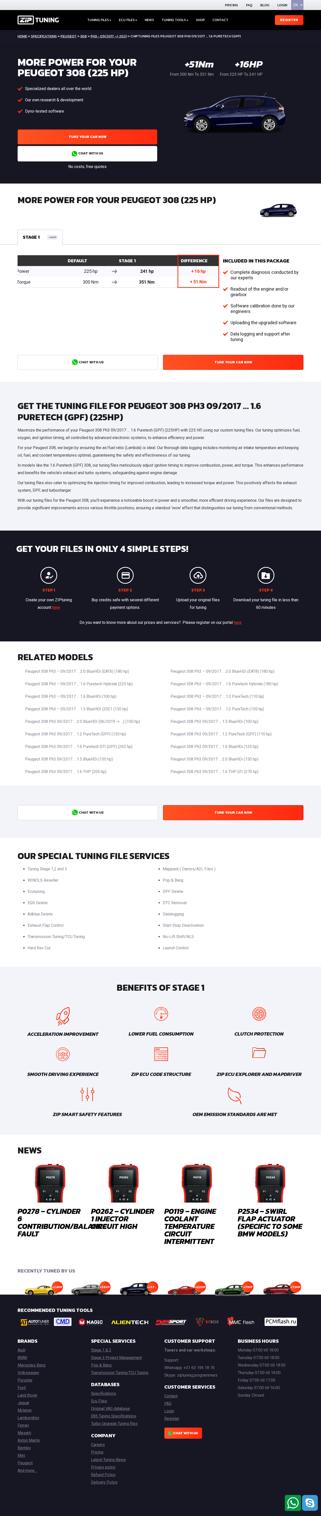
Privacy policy (103, 1467)
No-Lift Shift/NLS (178, 936)
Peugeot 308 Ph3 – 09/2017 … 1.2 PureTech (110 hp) (217, 696)
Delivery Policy (104, 1482)
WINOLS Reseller (43, 880)
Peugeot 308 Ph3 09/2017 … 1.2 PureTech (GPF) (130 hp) (75, 734)
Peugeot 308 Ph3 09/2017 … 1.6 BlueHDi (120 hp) (214, 746)
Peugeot (68, 36)
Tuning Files (98, 20)
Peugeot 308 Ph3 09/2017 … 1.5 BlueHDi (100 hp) (214, 721)
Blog (264, 5)
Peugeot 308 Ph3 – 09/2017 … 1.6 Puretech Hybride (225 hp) (79, 684)
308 (83, 36)
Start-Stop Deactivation (183, 925)
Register (289, 20)
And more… (27, 1470)
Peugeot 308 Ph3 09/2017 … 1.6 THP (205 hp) (65, 771)
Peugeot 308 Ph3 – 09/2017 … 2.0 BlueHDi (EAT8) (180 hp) (222, 671)
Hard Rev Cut (39, 948)
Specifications (44, 36)
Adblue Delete (40, 914)
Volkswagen (28, 1372)
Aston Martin (29, 1440)
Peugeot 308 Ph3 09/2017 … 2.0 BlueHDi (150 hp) (214, 759)
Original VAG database (110, 1408)
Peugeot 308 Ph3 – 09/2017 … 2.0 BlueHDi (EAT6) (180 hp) (77, 671)
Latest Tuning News (108, 1459)
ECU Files (127, 20)
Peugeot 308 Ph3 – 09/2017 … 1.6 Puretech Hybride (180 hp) (224, 684)
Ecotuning (36, 891)
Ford (22, 1387)
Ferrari (23, 1425)
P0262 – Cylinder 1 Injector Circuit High (122, 1219)
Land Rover (27, 1395)
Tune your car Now (87, 136)
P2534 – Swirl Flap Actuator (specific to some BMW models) (270, 1222)
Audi (21, 1350)
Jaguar (23, 1402)
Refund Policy (103, 1474)
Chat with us (90, 153)
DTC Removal (175, 902)
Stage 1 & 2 (101, 1350)
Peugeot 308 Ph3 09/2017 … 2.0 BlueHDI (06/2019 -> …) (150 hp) (82, 721)
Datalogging (173, 914)
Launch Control (176, 948)
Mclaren (25, 1410)
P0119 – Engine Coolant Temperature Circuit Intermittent (190, 1226)
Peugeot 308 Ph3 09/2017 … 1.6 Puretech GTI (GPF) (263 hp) (78, 746)
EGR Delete (38, 902)
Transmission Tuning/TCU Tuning (56, 936)
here (56, 607)
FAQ (249, 5)
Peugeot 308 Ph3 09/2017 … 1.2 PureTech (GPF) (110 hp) (221, 734)
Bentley (24, 1448)
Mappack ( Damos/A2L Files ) (189, 869)
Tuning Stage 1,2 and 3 (47, 869)
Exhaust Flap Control (45, 925)
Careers (98, 1444)
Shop (200, 20)
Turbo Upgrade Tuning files (114, 1423)
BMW (22, 1357)
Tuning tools (174, 20)
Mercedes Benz (32, 1365)
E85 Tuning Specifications (113, 1416)
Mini (21, 1455)
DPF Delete (173, 891)
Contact (220, 20)
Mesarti (24, 1432)
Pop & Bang (173, 880)
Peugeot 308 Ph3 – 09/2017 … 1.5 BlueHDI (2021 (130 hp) (76, 709)
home (22, 36)
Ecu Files (99, 1401)
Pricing (231, 5)
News (149, 20)
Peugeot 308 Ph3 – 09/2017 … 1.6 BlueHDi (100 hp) (70, 696)
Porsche (25, 1380)
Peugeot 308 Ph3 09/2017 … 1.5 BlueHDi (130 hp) (69, 759)
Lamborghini (28, 1417)
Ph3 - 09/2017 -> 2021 (109, 36)
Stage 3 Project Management (116, 1357)
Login (282, 5)
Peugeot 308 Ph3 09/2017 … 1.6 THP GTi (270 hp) (215, 771)
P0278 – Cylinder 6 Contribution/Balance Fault (62, 1222)
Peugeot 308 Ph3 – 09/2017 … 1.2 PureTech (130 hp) (217, 709)
